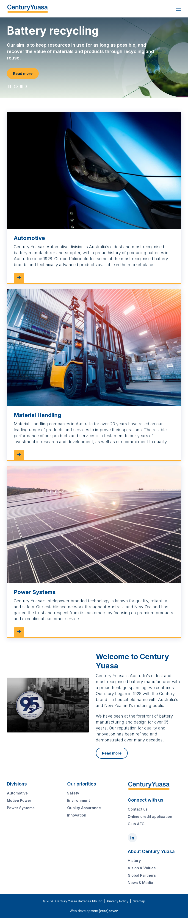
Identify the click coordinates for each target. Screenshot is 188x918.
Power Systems (21, 807)
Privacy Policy (117, 901)
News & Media (140, 882)
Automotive (17, 793)
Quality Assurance (84, 807)
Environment (78, 800)
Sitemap (139, 901)
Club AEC (136, 824)
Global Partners (142, 875)
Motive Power (19, 800)
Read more (23, 73)
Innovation (76, 815)
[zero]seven (108, 911)
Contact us (138, 809)
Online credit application (150, 816)
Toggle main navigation (178, 9)
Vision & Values (142, 868)
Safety (73, 793)
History (134, 860)
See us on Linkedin (132, 837)
